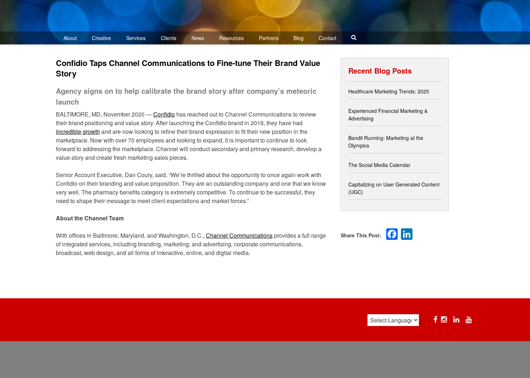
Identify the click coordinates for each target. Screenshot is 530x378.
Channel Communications (239, 235)
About (70, 37)
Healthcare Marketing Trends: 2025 (388, 91)
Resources (231, 37)
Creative (101, 37)
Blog (298, 37)
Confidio (164, 114)
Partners (268, 37)
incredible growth (78, 131)
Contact (327, 37)
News (197, 37)
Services (136, 37)
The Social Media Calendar (379, 164)
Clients (168, 37)
